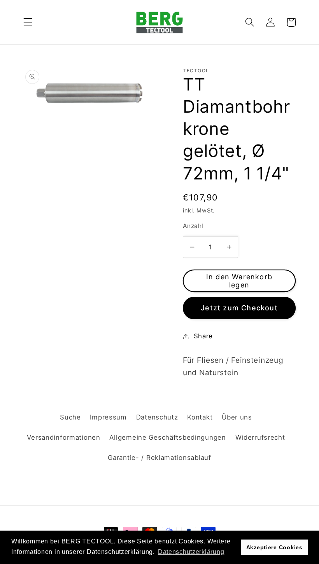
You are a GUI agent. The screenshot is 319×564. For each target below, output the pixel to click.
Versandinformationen (63, 437)
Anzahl (193, 226)
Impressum (108, 417)
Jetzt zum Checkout (239, 308)
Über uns (237, 417)
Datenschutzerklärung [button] (191, 551)
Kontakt (199, 417)
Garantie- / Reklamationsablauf (159, 457)
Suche (70, 417)
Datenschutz (157, 417)
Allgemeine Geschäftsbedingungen (167, 437)
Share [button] (203, 336)
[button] (28, 22)
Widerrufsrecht (260, 437)
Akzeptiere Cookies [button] (274, 547)
